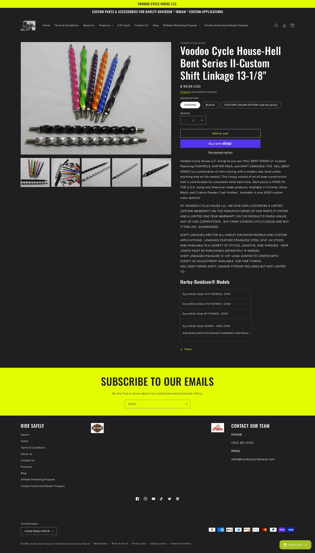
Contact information (180, 543)
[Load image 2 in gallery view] (65, 172)
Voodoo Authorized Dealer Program (43, 486)
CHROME (190, 104)
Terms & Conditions (33, 447)
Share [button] (188, 349)
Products (26, 466)
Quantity (185, 113)
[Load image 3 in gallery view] (96, 172)
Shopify (86, 544)
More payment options (220, 152)
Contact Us (28, 460)
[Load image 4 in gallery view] (126, 172)
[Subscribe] (186, 404)
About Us (26, 454)
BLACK (210, 104)
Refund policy (101, 543)
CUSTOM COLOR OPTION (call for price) (251, 104)
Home (24, 441)
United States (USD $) (37, 531)
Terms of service (120, 543)
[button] (106, 25)
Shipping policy (158, 543)
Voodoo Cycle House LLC (43, 544)
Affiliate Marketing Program (38, 479)
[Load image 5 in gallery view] (157, 172)
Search (25, 434)
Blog (23, 473)
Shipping (185, 92)
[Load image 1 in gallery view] (35, 172)
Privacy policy (139, 543)
